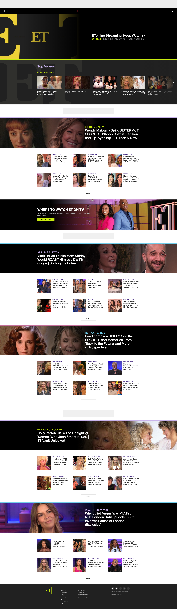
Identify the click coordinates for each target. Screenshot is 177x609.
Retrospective (95, 333)
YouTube (63, 596)
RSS (62, 603)
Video (87, 11)
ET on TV (63, 598)
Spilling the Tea (48, 252)
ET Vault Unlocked (49, 430)
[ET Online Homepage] (6, 11)
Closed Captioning (83, 594)
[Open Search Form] (172, 11)
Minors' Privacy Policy (84, 598)
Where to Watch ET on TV (60, 210)
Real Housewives (96, 510)
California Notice (82, 596)
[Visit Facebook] (112, 588)
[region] (40, 36)
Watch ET (96, 11)
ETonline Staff (65, 601)
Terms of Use (81, 590)
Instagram (64, 592)
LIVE (79, 11)
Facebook (64, 590)
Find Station (46, 220)
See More (88, 193)
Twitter (63, 594)
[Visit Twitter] (116, 588)
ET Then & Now (94, 127)
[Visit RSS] (128, 588)
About (63, 599)
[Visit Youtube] (124, 588)
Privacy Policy (81, 592)
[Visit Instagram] (120, 588)
